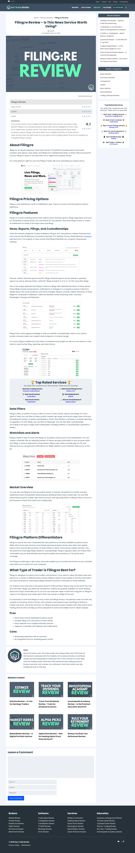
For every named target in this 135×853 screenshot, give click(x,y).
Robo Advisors (105, 88)
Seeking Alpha (70, 402)
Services (97, 7)
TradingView (31, 402)
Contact (104, 2)
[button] (126, 7)
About (97, 2)
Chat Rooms (86, 7)
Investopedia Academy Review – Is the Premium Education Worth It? (79, 704)
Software (107, 7)
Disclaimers (26, 845)
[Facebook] (13, 1)
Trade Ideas (31, 396)
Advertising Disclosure (85, 96)
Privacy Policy (14, 845)
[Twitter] (9, 1)
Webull (70, 396)
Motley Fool (70, 391)
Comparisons (124, 2)
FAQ (110, 2)
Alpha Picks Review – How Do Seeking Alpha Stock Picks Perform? (51, 736)
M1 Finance (114, 144)
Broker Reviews (105, 74)
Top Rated (119, 7)
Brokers (75, 7)
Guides (115, 2)
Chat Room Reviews (107, 78)
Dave (52, 31)
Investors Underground (31, 391)
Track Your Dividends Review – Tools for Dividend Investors (49, 704)
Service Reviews (46, 18)
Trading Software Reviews (109, 95)
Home (36, 18)
